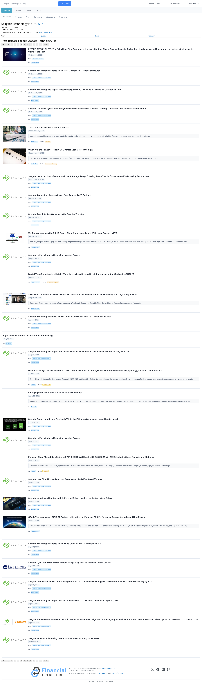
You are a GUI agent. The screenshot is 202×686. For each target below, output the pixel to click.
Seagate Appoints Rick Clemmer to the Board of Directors (56, 214)
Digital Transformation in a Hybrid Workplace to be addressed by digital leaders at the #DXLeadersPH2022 (81, 274)
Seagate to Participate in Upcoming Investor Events (54, 255)
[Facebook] (157, 672)
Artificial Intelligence (52, 282)
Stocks (18, 10)
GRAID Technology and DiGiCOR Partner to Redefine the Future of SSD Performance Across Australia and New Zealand (87, 517)
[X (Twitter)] (152, 672)
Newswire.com (35, 247)
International (50, 17)
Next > (46, 44)
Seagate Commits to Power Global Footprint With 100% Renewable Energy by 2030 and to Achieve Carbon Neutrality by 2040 (90, 581)
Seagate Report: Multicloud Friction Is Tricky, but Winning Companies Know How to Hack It (73, 419)
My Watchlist (175, 4)
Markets (7, 10)
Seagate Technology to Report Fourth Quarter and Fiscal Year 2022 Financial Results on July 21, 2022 (78, 351)
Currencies (38, 17)
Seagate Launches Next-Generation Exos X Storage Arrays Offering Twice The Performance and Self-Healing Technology (88, 176)
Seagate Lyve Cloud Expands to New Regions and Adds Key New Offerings (65, 479)
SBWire (33, 384)
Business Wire (35, 62)
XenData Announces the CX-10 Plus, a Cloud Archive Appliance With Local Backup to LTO (72, 233)
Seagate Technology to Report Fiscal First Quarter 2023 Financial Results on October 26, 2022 (75, 89)
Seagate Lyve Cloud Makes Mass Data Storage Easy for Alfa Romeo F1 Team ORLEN (69, 562)
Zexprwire (34, 406)
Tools (39, 10)
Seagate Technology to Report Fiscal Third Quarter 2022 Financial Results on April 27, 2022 (73, 600)
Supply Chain (46, 384)
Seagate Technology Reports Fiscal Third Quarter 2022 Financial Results (64, 543)
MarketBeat (34, 141)
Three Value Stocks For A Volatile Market (48, 127)
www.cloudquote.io (108, 668)
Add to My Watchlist (45, 32)
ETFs (29, 10)
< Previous (5, 44)
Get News (8, 343)
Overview (18, 17)
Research (151, 36)
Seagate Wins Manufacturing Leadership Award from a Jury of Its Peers (63, 638)
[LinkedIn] (163, 672)
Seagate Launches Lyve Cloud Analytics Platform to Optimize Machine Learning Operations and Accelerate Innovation (87, 108)
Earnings (47, 164)
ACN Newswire (35, 282)
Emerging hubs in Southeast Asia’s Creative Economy (55, 392)
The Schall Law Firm (38, 58)
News (28, 17)
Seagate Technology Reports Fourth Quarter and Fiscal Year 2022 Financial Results (69, 316)
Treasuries (63, 17)
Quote (43, 36)
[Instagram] (168, 672)
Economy (47, 141)
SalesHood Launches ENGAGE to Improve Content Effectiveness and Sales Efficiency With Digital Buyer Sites (82, 294)
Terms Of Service (117, 673)
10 (40, 44)
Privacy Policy (102, 673)
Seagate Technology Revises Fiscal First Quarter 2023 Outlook (59, 195)
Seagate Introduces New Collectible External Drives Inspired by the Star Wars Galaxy (70, 498)
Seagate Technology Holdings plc (42, 77)
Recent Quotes (155, 4)
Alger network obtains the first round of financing (28, 335)
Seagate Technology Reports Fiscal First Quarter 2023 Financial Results (64, 70)
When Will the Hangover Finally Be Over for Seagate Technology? (60, 149)
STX (40, 24)
